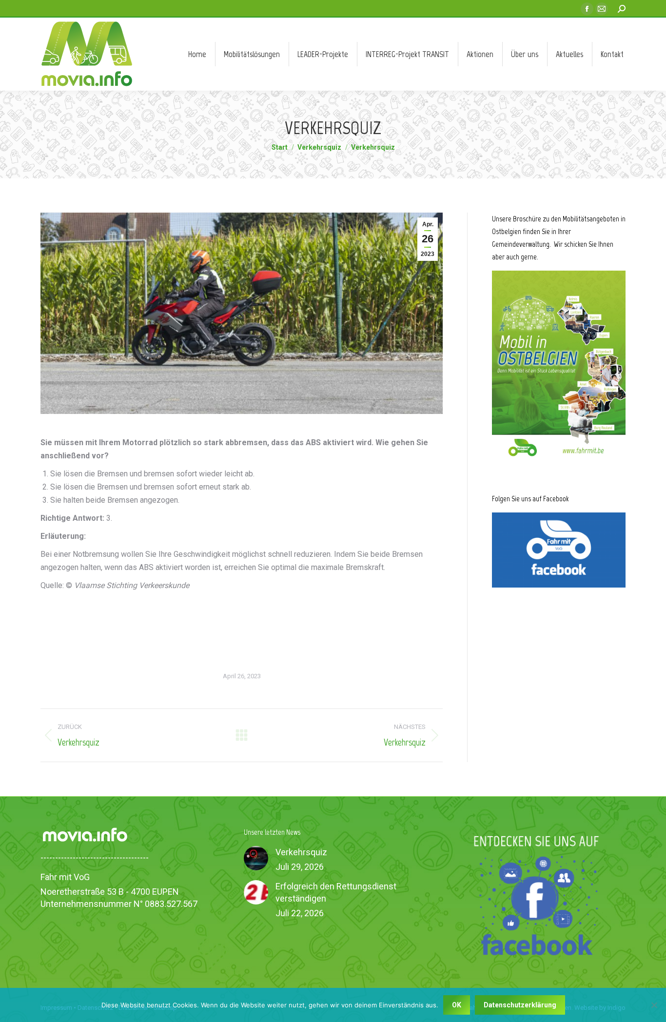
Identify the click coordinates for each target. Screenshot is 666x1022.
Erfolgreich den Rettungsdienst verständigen (335, 892)
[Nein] (654, 1005)
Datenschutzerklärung (520, 1005)
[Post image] (256, 858)
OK (456, 1005)
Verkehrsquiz (301, 852)
